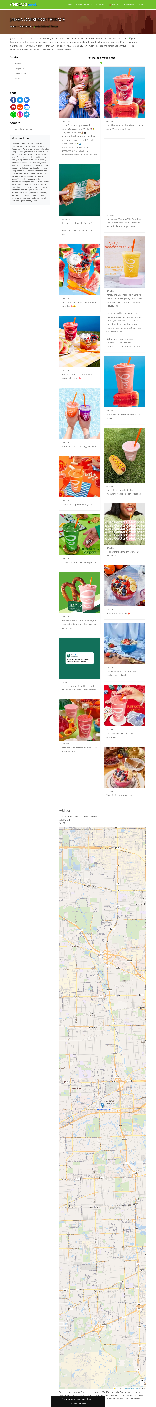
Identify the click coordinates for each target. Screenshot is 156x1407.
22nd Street (25, 26)
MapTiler (124, 1388)
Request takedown (78, 1403)
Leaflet (117, 1388)
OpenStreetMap (133, 1388)
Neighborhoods (84, 5)
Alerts (17, 78)
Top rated (129, 5)
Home (69, 5)
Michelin (115, 5)
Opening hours (20, 73)
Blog (141, 5)
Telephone (19, 68)
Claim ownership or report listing (77, 1399)
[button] (102, 1105)
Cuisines (100, 5)
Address (18, 63)
